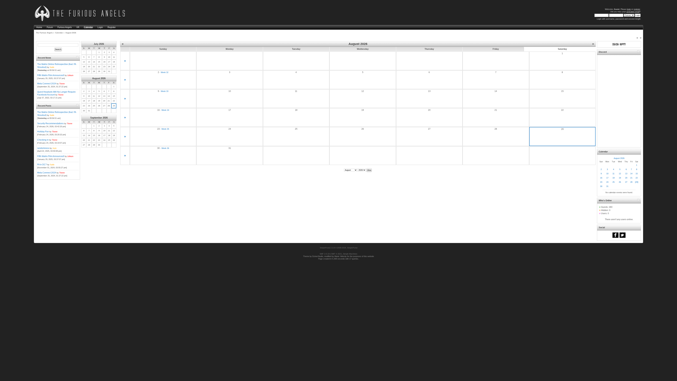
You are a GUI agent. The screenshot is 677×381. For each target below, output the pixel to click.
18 (613, 178)
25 (613, 182)
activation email (632, 12)
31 (607, 186)
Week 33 (164, 91)
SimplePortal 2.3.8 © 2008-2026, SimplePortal (338, 248)
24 (607, 182)
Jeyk (54, 148)
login (629, 9)
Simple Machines (350, 254)
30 (601, 186)
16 (601, 178)
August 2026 (99, 78)
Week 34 (165, 110)
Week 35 (165, 129)
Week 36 (165, 148)
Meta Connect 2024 (46, 83)
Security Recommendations (50, 123)
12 (620, 174)
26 (620, 182)
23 (601, 182)
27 (626, 182)
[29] (636, 182)
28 (631, 182)
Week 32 (164, 72)
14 (631, 174)
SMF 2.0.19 (325, 254)
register (637, 9)
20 (626, 178)
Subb (52, 67)
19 (620, 178)
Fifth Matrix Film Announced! (50, 75)
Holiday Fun (43, 131)
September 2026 (99, 117)
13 (626, 174)
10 (607, 174)
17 (607, 178)
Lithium (70, 75)
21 (631, 178)
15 (637, 174)
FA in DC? (42, 164)
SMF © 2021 (336, 254)
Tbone (62, 84)
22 (637, 178)
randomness (43, 148)
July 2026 (99, 44)
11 (613, 174)
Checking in (43, 140)
